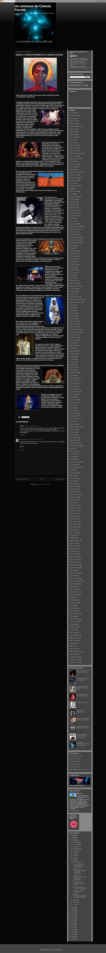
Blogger (64, 949)
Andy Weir (72, 139)
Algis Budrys (73, 134)
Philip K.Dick (73, 543)
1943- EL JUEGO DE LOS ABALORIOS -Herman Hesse (82, 736)
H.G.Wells (72, 310)
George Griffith (74, 288)
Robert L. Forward (74, 578)
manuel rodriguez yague (76, 60)
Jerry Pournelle (74, 383)
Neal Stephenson (74, 505)
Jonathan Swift (73, 416)
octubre (75, 846)
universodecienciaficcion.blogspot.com (80, 67)
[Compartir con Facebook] (27, 417)
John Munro (73, 405)
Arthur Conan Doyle (75, 158)
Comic (71, 194)
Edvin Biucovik (73, 232)
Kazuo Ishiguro (74, 440)
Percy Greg (73, 529)
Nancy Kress (73, 502)
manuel (81, 793)
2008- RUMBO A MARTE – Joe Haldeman (83, 679)
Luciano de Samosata (75, 467)
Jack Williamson (74, 372)
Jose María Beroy (74, 418)
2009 (73, 939)
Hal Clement (73, 315)
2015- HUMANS (77, 862)
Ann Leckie (73, 142)
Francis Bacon (73, 253)
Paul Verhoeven (74, 527)
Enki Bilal (72, 248)
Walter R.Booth (74, 640)
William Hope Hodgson (76, 651)
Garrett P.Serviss (74, 283)
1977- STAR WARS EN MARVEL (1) (79, 891)
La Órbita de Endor (75, 761)
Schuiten (72, 597)
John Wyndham (74, 413)
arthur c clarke (73, 156)
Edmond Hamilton (74, 229)
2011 (73, 934)
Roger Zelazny (73, 589)
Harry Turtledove (74, 324)
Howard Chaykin (74, 337)
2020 (73, 914)
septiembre (76, 848)
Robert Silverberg (74, 583)
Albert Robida (73, 120)
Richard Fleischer (74, 559)
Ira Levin (72, 348)
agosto (75, 851)
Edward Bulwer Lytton (75, 237)
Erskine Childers (74, 250)
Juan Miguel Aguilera (75, 426)
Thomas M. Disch (74, 621)
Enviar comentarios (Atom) (43, 484)
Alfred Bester (73, 131)
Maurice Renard (74, 486)
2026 (73, 835)
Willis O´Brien (73, 654)
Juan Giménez (73, 424)
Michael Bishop (74, 489)
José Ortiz (72, 421)
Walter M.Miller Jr (74, 638)
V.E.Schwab (73, 629)
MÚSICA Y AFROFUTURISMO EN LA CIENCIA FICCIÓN (79, 896)
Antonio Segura (74, 150)
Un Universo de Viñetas (76, 756)
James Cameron (74, 378)
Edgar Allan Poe (74, 223)
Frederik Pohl (73, 269)
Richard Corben (74, 556)
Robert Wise (73, 586)
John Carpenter (74, 399)
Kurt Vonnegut (73, 453)
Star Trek (72, 605)
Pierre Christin (73, 545)
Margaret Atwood (74, 472)
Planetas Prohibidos (75, 758)
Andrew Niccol (73, 137)
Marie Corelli (73, 475)
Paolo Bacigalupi (74, 524)
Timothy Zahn (73, 624)
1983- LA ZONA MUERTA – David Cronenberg (83, 671)
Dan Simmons (73, 202)
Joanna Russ (73, 386)
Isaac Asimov (73, 351)
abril (74, 860)
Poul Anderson (73, 548)
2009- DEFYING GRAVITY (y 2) (81, 711)
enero (74, 904)
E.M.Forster (73, 221)
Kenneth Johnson (74, 443)
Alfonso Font (73, 129)
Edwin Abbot (73, 245)
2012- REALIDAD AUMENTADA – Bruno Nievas (79, 883)
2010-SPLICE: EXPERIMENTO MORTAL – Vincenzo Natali (83, 744)
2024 (73, 840)
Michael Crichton (74, 491)
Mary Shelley (73, 481)
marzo (75, 900)
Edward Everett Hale (75, 240)
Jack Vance (73, 370)
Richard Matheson (74, 567)
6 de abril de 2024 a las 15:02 (35, 439)
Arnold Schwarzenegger (76, 153)
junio (74, 855)
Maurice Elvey (73, 483)
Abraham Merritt (74, 115)
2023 (73, 907)
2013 (73, 930)
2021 (73, 911)
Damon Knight (73, 199)
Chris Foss (72, 183)
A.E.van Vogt (73, 112)
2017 (73, 920)
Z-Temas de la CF (74, 662)
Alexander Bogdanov (75, 126)
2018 (73, 918)
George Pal (73, 294)
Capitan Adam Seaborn (76, 172)
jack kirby (72, 364)
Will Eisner (72, 646)
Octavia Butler (73, 516)
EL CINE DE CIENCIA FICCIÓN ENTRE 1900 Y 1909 (83, 688)
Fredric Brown (73, 272)
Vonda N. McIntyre (74, 635)
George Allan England (75, 286)
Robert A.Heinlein (74, 573)
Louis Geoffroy (73, 464)
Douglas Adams (74, 215)
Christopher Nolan (74, 185)
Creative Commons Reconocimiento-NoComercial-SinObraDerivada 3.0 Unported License (78, 63)
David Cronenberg (74, 210)
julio (74, 853)
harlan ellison (73, 318)
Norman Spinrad (74, 513)
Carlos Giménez (74, 175)
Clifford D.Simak (74, 191)
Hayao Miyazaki (74, 326)
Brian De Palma (74, 164)
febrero (75, 902)
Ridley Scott (73, 570)
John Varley (73, 410)
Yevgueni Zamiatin (74, 659)
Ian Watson (73, 343)
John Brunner (73, 394)
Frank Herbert (73, 259)
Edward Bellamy (74, 234)
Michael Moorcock (74, 494)
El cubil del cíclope (74, 766)
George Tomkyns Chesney (77, 299)
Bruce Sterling (73, 167)
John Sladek (73, 407)
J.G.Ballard (73, 356)
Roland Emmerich (74, 592)
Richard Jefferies (74, 562)
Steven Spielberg (74, 613)
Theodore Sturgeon (75, 619)
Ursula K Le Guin (74, 627)
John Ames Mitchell (75, 391)
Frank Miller (73, 261)
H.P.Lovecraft (73, 313)
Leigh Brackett (73, 459)
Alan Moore (73, 118)
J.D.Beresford (73, 353)
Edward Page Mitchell (75, 242)
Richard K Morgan (74, 564)
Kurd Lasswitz (73, 451)
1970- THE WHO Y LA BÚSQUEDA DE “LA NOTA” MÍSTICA (78, 866)
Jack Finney (73, 361)
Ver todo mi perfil (74, 810)
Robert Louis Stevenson (76, 581)
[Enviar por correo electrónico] (22, 417)
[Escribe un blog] (24, 417)
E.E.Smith (72, 218)
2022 (73, 909)
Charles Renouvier (75, 177)
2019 (73, 916)
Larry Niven (73, 456)
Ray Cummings (74, 554)
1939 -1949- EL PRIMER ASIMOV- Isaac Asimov (83, 719)
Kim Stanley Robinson (75, 445)
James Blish (73, 375)
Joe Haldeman (73, 389)
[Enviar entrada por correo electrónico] (19, 417)
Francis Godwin (74, 256)
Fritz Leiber (73, 278)
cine (71, 188)
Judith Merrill (73, 429)
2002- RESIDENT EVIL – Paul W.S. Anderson (83, 695)
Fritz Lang (72, 275)
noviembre (76, 844)
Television (72, 616)
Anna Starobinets (74, 145)
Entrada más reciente (22, 479)
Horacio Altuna (73, 334)
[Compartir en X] (25, 417)
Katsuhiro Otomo (74, 437)
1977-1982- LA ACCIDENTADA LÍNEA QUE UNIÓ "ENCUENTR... (79, 871)
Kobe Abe (72, 448)
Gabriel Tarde (73, 280)
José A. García (23, 439)
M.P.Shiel (72, 470)
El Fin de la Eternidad (75, 764)
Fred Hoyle (73, 267)
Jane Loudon (73, 380)
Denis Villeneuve (74, 213)
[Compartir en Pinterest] (28, 417)
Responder (22, 434)
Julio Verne (73, 432)
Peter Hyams (73, 535)
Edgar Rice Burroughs (75, 226)
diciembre (75, 842)
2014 (73, 927)
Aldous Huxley (73, 123)
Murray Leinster (74, 497)
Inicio (41, 479)
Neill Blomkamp (74, 508)
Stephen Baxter (74, 608)
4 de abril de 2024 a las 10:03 (32, 426)
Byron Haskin (73, 169)
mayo (74, 857)
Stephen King (73, 611)
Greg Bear (72, 305)
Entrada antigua (59, 479)
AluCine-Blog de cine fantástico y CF (79, 769)
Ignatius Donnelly (74, 345)
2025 (73, 837)
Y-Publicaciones (74, 657)
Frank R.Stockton (74, 264)
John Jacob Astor (74, 402)
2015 (73, 925)
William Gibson (74, 648)
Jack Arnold (73, 359)
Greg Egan (72, 307)
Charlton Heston (74, 180)
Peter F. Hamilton (74, 532)
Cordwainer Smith (74, 196)
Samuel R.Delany (74, 594)
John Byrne (73, 397)
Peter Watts (73, 537)
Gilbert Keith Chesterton (76, 302)
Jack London (73, 367)
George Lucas (73, 291)
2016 (73, 923)
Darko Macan (73, 207)
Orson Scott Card (74, 521)
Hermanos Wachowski (75, 332)
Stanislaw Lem (73, 600)
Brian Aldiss (73, 161)
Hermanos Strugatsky (75, 329)
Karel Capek (73, 435)
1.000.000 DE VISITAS (82, 702)
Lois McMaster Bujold (75, 462)
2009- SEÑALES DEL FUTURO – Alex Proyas (79, 887)
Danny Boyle (73, 204)
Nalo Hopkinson (74, 500)
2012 (73, 932)
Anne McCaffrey (74, 148)
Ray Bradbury (73, 551)
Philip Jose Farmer (75, 540)
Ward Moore (73, 643)
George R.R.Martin (75, 296)
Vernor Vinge (73, 632)
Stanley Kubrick (74, 602)
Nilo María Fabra (74, 510)
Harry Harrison (73, 321)
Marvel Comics (74, 478)
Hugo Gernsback (74, 340)
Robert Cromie (73, 575)
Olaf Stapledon (74, 518)
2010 (73, 936)
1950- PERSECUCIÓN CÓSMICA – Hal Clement (83, 727)
